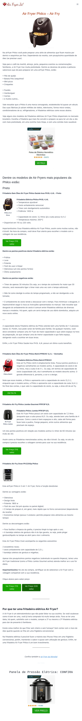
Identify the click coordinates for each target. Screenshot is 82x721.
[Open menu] (77, 4)
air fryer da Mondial (49, 657)
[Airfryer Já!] (13, 4)
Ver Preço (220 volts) (31, 587)
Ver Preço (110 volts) (12, 242)
